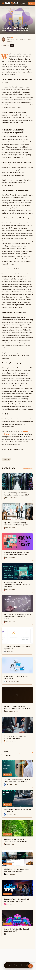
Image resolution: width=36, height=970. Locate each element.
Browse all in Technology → (26, 753)
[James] (3, 39)
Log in (23, 3)
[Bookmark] (21, 965)
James (9, 37)
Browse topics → (28, 468)
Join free (31, 3)
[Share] (27, 965)
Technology (8, 8)
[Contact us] (30, 966)
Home (3, 8)
